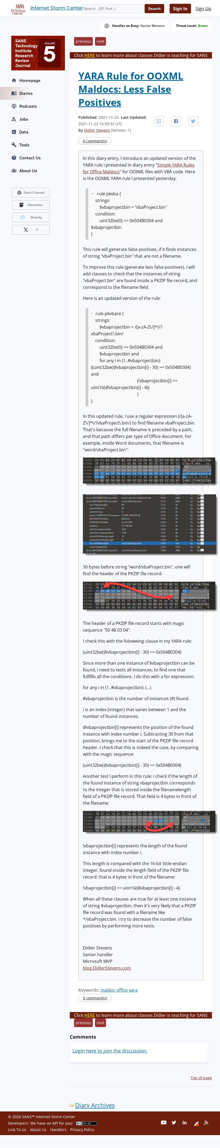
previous (83, 41)
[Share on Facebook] (176, 121)
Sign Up (203, 9)
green (203, 26)
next (100, 41)
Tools (24, 145)
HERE (89, 55)
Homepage (30, 80)
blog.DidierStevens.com (107, 968)
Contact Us (30, 158)
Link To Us (17, 1129)
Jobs (23, 119)
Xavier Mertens (153, 26)
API (55, 1123)
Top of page (201, 1077)
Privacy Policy (82, 1129)
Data (23, 132)
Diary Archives (95, 1105)
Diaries (26, 93)
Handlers (58, 1129)
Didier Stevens (97, 130)
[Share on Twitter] (193, 121)
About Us (28, 171)
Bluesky (36, 217)
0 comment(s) (95, 140)
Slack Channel (34, 192)
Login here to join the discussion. (110, 1051)
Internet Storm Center (57, 8)
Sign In (180, 9)
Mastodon (35, 205)
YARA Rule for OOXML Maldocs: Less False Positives (130, 89)
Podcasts (28, 106)
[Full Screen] (159, 121)
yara (133, 990)
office (122, 990)
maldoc (107, 990)
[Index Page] (17, 8)
